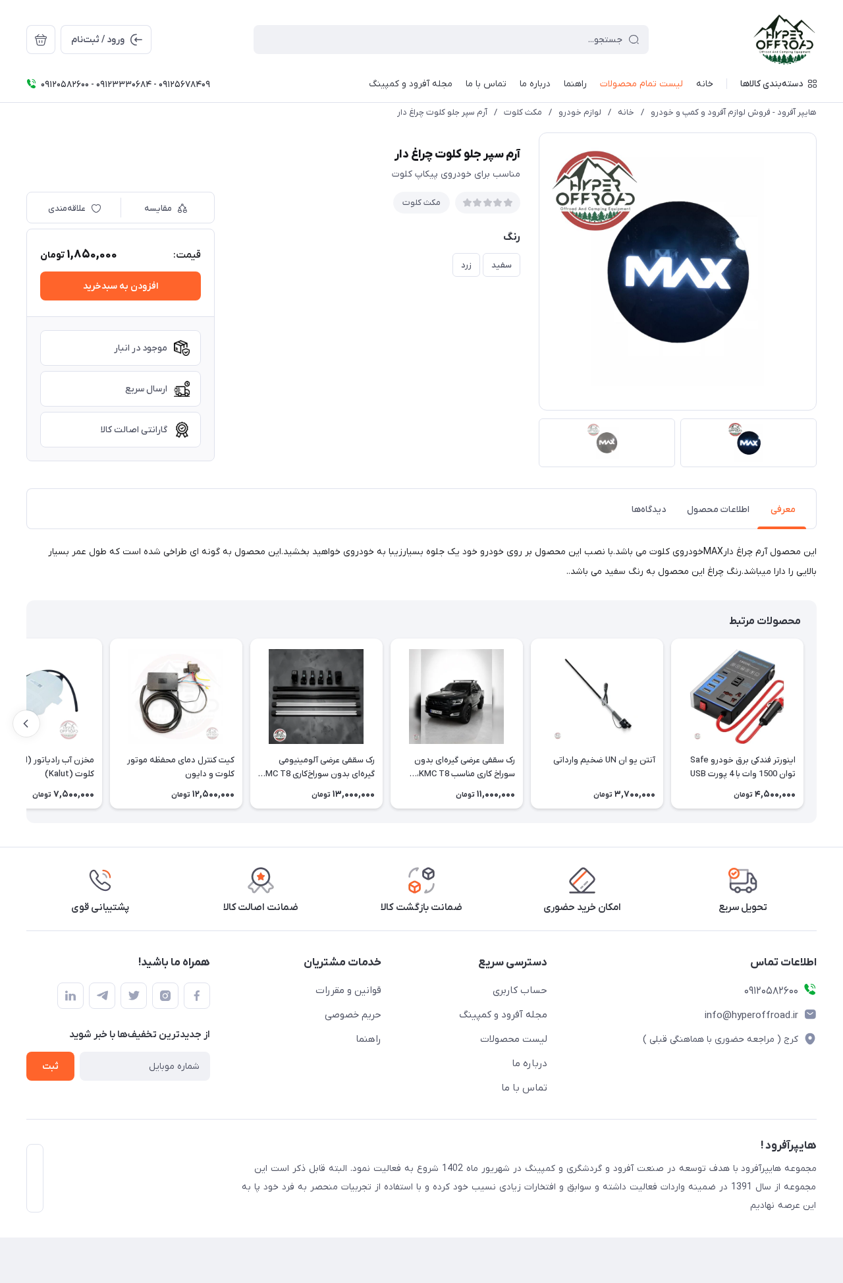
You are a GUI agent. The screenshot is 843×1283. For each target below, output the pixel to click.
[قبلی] (816, 723)
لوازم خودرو (579, 112)
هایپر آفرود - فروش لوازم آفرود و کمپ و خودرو (734, 112)
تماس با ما (524, 1088)
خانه (626, 112)
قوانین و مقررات (348, 990)
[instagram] (165, 996)
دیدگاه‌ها (649, 509)
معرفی (783, 509)
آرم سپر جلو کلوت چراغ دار (442, 112)
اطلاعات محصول (718, 509)
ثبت (50, 1066)
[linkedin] (70, 996)
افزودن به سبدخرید (120, 286)
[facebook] (197, 996)
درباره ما (529, 1063)
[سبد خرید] (40, 39)
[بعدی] (26, 723)
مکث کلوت (523, 112)
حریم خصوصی (353, 1014)
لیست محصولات (513, 1039)
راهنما (368, 1039)
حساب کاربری (520, 990)
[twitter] (134, 996)
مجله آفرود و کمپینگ (503, 1014)
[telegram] (102, 996)
